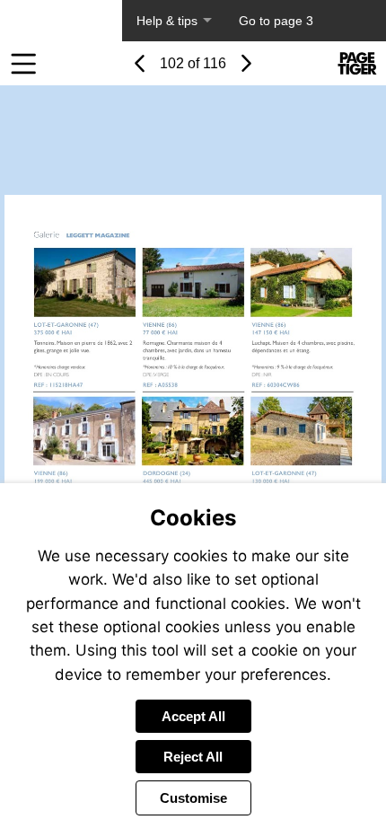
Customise (193, 798)
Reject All (193, 756)
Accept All (193, 716)
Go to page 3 (276, 20)
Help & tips (166, 20)
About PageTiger (61, 20)
